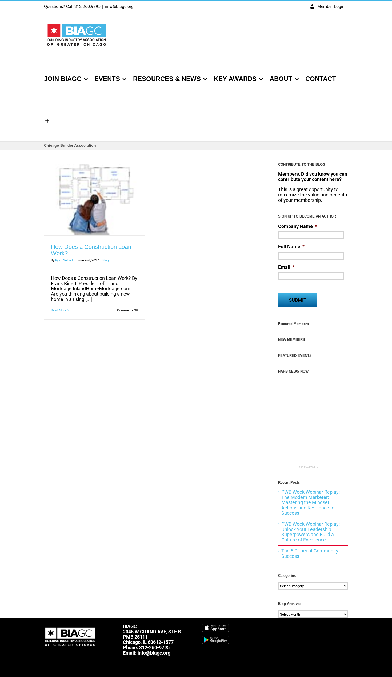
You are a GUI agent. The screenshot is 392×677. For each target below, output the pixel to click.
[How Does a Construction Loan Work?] (94, 196)
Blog (105, 260)
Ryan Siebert (64, 260)
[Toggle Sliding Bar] (47, 120)
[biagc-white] (70, 626)
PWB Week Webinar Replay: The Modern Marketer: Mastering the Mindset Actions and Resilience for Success (310, 502)
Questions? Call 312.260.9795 (72, 6)
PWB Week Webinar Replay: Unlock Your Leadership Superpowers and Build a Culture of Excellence (310, 532)
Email (286, 267)
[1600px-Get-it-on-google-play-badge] (215, 638)
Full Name (291, 246)
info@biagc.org (119, 6)
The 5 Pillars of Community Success (309, 553)
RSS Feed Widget (309, 467)
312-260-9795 (154, 647)
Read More (58, 310)
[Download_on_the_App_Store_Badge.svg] (215, 626)
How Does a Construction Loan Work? (91, 250)
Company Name (297, 226)
